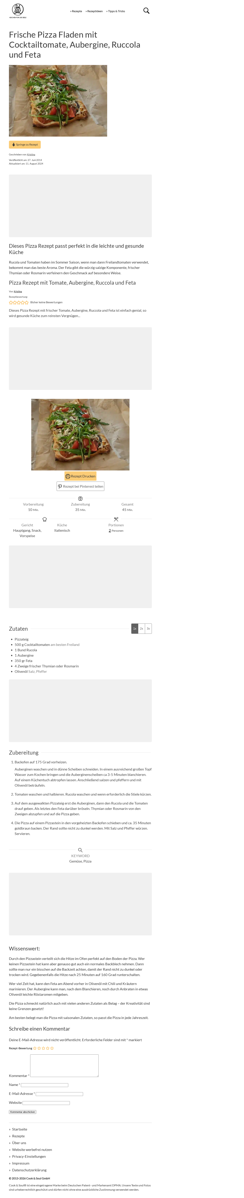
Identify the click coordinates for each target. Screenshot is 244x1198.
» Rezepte (76, 11)
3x (148, 628)
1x (134, 628)
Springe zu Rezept (27, 144)
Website (15, 1102)
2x (141, 628)
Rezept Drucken (82, 476)
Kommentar (19, 1075)
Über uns (19, 1143)
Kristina (31, 154)
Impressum (20, 1163)
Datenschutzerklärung (29, 1170)
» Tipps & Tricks (115, 11)
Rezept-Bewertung (20, 1048)
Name (14, 1084)
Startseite (19, 1129)
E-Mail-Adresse (22, 1093)
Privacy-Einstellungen (29, 1156)
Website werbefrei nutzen (32, 1149)
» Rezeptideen (94, 11)
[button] (11, 302)
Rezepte (18, 1136)
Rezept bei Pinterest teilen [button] (82, 486)
